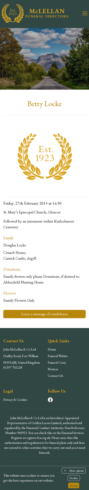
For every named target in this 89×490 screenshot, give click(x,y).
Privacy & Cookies (15, 399)
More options (76, 470)
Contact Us (55, 376)
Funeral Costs (57, 362)
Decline (74, 478)
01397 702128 (12, 367)
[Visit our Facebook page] (50, 399)
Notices (53, 369)
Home (52, 349)
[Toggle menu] (82, 13)
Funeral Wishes (58, 356)
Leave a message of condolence (44, 314)
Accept (74, 485)
